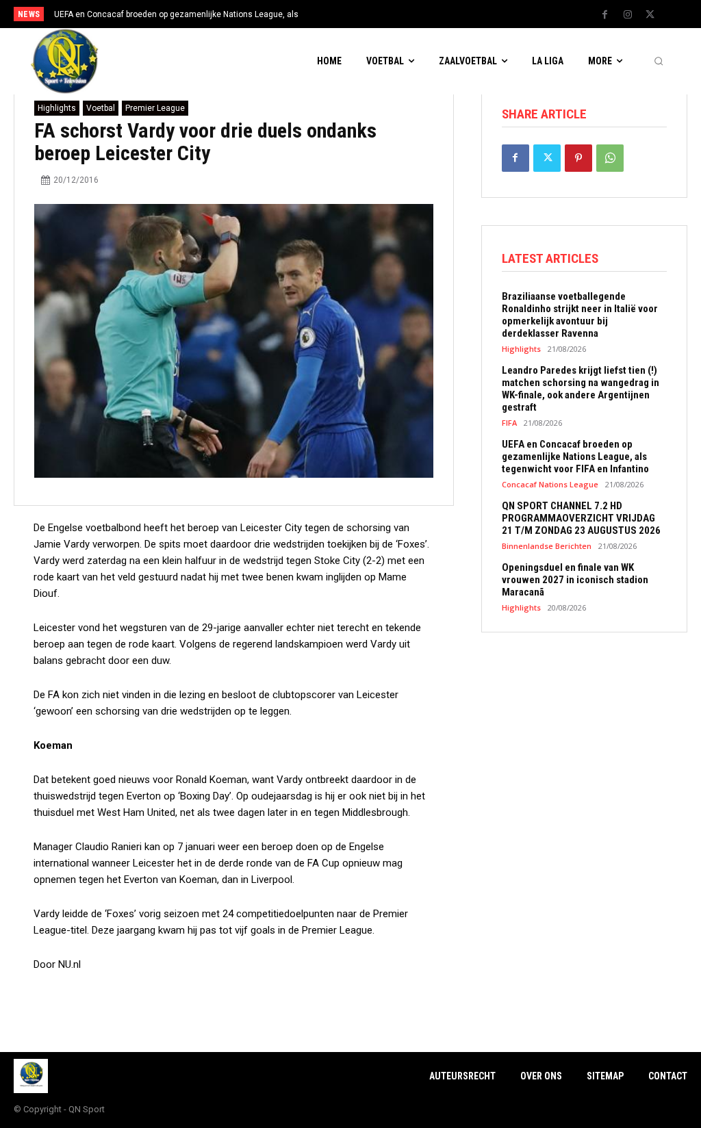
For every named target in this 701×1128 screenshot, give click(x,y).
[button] (658, 61)
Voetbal (100, 108)
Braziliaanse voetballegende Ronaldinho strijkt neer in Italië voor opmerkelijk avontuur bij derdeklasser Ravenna (580, 314)
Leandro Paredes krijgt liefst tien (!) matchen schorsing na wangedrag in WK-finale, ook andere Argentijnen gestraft (580, 388)
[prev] (364, 14)
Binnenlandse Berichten (546, 546)
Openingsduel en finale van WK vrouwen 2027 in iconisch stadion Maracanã (575, 579)
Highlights (57, 108)
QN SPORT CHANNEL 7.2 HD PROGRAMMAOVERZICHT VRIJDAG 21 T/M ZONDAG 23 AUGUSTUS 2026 (581, 518)
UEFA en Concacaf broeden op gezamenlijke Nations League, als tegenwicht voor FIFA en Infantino (575, 456)
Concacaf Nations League (550, 484)
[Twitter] (650, 15)
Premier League (155, 108)
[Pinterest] (578, 158)
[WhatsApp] (610, 158)
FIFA (509, 422)
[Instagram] (627, 15)
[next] (386, 14)
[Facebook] (605, 15)
